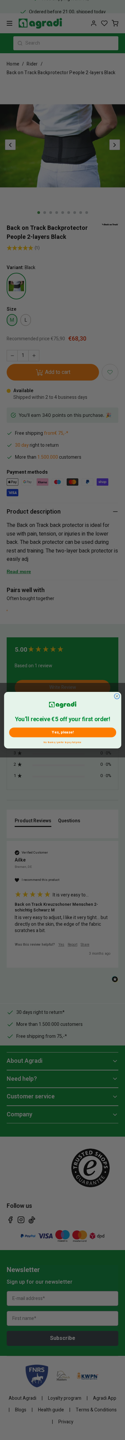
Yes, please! (62, 732)
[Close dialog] (116, 696)
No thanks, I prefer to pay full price (62, 741)
